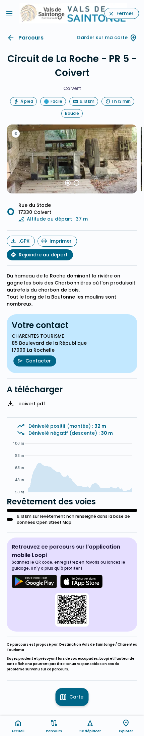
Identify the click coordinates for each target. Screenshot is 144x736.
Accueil (17, 731)
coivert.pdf (31, 403)
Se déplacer (90, 731)
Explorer (126, 731)
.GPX (24, 241)
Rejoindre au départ (43, 254)
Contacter (38, 360)
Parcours (31, 38)
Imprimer (61, 241)
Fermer (125, 13)
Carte (76, 696)
